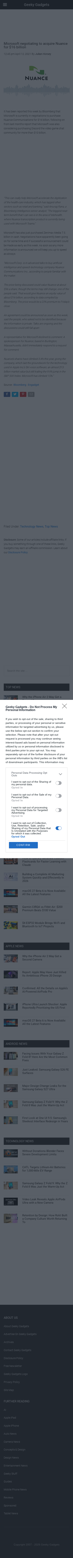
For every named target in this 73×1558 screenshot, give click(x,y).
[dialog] (36, 779)
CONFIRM (23, 845)
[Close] (65, 707)
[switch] (59, 783)
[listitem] (36, 774)
